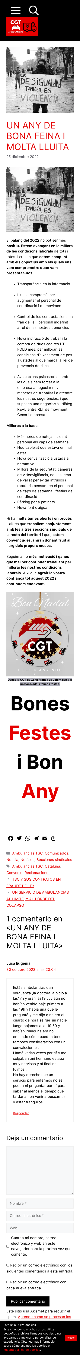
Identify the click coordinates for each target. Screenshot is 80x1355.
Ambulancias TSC (27, 853)
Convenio (14, 873)
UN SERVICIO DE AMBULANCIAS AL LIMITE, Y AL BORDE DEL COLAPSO (37, 899)
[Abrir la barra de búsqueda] (34, 10)
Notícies (27, 860)
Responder (21, 1113)
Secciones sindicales (54, 860)
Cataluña (52, 866)
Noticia (12, 860)
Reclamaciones (37, 873)
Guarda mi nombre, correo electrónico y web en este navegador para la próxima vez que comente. (41, 1246)
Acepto (70, 1337)
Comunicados (56, 853)
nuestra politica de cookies (21, 1349)
